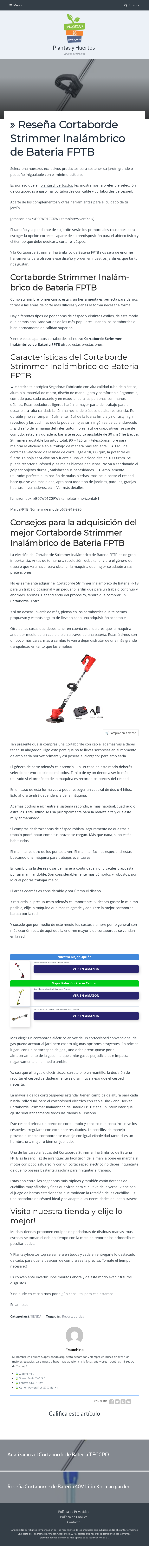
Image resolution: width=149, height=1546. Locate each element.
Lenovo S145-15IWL (31, 1383)
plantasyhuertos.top (57, 185)
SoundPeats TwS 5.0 (32, 1378)
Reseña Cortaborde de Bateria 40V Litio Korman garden (69, 1486)
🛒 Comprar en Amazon (120, 733)
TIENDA (35, 1316)
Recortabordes (73, 1316)
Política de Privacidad (73, 1512)
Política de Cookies (73, 1517)
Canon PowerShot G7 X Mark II (38, 1387)
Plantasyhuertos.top (29, 1254)
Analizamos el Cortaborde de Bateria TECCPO (58, 1454)
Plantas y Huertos (74, 47)
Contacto (74, 1522)
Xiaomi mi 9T (27, 1374)
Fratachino (75, 1350)
